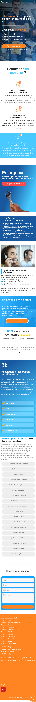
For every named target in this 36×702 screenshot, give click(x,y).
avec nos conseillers (18, 91)
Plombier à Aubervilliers (8, 636)
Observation (7, 595)
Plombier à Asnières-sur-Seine (10, 629)
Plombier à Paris (6, 620)
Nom (5, 580)
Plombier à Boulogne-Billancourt (10, 622)
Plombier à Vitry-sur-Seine (9, 639)
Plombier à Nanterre (7, 625)
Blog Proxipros (5, 685)
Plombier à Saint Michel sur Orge (11, 649)
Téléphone (6, 590)
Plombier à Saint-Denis (8, 632)
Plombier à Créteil (6, 641)
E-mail (5, 585)
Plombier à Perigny (6, 647)
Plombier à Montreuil (7, 634)
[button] (34, 2)
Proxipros (5, 2)
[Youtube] (3, 689)
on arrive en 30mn (18, 116)
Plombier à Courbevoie (8, 627)
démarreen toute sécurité (18, 144)
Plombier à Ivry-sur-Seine (8, 643)
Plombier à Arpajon (6, 654)
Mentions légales (24, 697)
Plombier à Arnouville (7, 651)
